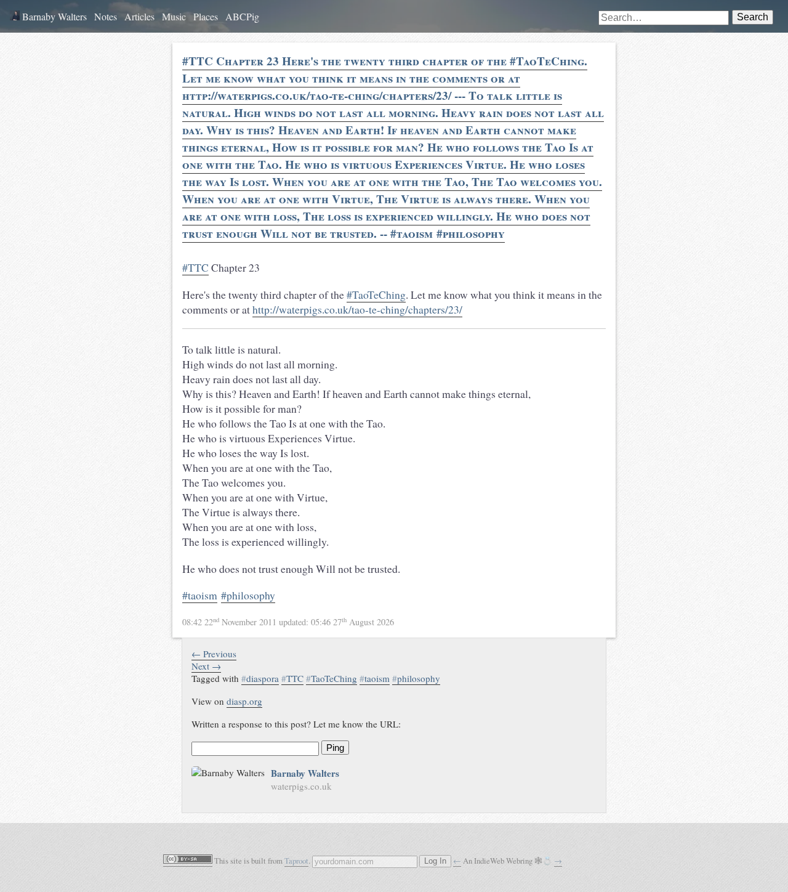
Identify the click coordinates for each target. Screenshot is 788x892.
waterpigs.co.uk (301, 786)
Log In (435, 861)
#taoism (199, 595)
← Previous (213, 653)
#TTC (195, 267)
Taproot (296, 860)
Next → (206, 666)
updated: (288, 622)
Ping (335, 747)
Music (174, 16)
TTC (292, 678)
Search (752, 17)
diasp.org (244, 701)
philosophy (416, 678)
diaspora (260, 678)
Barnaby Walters (53, 16)
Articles (139, 16)
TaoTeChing (331, 678)
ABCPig (242, 16)
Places (205, 16)
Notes (105, 16)
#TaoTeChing (376, 294)
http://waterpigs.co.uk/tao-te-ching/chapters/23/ (357, 309)
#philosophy (248, 595)
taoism (375, 678)
